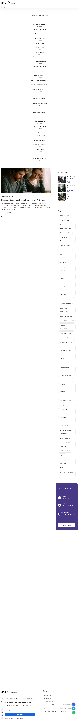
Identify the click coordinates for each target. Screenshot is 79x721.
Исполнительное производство (65, 327)
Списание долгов (65, 438)
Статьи (39, 131)
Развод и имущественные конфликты (65, 388)
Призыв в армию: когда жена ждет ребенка (23, 200)
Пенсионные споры (65, 380)
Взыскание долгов (65, 250)
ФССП (62, 467)
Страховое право (39, 135)
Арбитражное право (39, 24)
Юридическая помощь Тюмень (66, 474)
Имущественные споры (67, 320)
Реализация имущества (63, 411)
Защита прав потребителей (39, 80)
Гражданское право (39, 57)
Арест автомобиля (65, 233)
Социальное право (39, 126)
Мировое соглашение (66, 342)
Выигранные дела (39, 52)
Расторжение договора (67, 405)
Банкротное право (39, 29)
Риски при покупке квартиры (65, 419)
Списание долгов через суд (65, 444)
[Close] (35, 701)
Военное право (40, 43)
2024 (68, 215)
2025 (61, 220)
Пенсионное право (39, 112)
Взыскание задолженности (64, 256)
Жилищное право (39, 71)
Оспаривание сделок (66, 375)
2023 (61, 215)
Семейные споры (65, 425)
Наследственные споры (65, 356)
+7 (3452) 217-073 (7, 7)
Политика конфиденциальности (18, 710)
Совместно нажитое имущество (66, 431)
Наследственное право (39, 103)
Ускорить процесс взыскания (70, 196)
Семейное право (39, 117)
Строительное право (39, 144)
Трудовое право (39, 149)
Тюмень (62, 455)
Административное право (39, 15)
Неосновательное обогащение (65, 369)
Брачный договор (65, 245)
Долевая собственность (64, 292)
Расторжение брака (66, 400)
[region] (20, 709)
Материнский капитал (66, 337)
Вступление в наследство (64, 276)
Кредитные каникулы (66, 333)
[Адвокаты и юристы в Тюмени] (9, 2)
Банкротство (39, 34)
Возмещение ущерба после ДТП (66, 268)
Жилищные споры (65, 303)
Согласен (20, 714)
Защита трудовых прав (66, 316)
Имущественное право (39, 89)
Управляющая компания (64, 461)
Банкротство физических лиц (64, 239)
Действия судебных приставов (65, 284)
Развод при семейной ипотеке (71, 178)
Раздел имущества (65, 396)
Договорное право (39, 66)
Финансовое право (39, 154)
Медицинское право (39, 98)
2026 (68, 220)
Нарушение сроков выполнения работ (65, 348)
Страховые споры (65, 450)
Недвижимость (64, 363)
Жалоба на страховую (66, 299)
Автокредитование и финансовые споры (66, 226)
